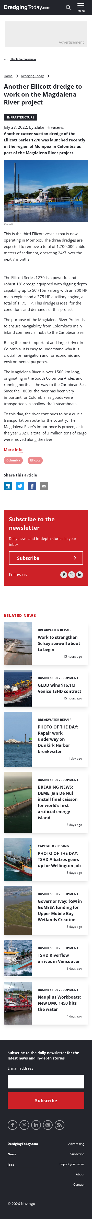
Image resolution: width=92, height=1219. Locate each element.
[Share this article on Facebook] (32, 486)
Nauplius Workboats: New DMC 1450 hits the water (59, 1003)
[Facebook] (63, 574)
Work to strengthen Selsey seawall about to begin (59, 643)
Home (8, 76)
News (12, 1154)
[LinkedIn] (79, 574)
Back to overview (23, 59)
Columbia (13, 461)
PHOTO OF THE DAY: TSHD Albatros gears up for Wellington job (59, 859)
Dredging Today (32, 76)
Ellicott (35, 461)
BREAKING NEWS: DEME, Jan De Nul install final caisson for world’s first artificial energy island (58, 802)
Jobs (11, 1164)
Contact (78, 1184)
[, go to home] (27, 8)
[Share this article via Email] (44, 486)
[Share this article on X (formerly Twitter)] (20, 486)
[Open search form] (68, 7)
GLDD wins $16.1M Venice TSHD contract (59, 688)
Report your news (72, 1164)
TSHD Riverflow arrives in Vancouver (59, 958)
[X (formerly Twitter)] (71, 574)
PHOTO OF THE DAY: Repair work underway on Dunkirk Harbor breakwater (58, 739)
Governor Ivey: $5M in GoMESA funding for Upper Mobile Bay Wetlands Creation (60, 910)
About (80, 1174)
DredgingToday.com (23, 1144)
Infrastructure (20, 117)
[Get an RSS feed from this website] (59, 1125)
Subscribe (28, 558)
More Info (13, 449)
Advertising (76, 1144)
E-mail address (20, 1068)
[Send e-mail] (48, 1125)
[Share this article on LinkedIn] (8, 486)
